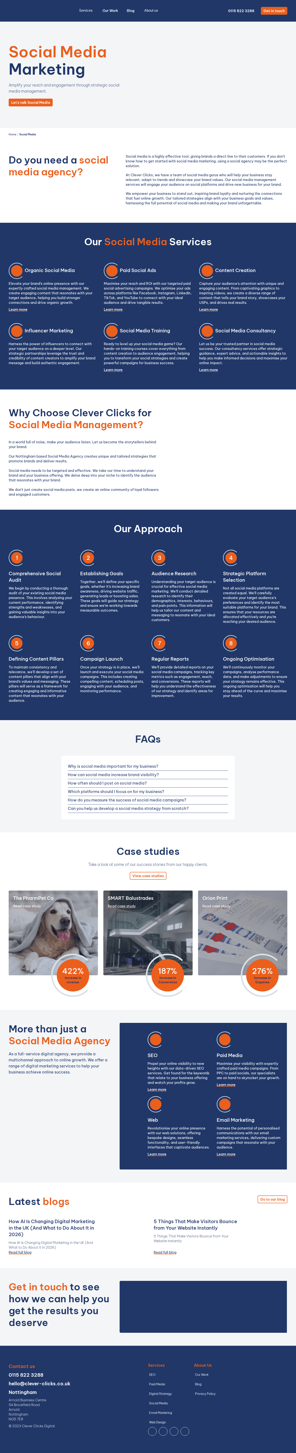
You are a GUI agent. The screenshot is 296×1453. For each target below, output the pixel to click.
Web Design (157, 1422)
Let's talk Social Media (30, 102)
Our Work (110, 11)
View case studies (148, 876)
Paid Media (157, 1384)
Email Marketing (160, 1413)
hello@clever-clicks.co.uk (39, 1384)
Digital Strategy (160, 1394)
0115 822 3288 (241, 11)
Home (13, 134)
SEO (152, 1375)
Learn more (18, 309)
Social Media (27, 134)
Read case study (27, 906)
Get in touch (274, 11)
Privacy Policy (205, 1394)
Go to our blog (272, 1199)
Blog (130, 11)
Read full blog (20, 1252)
